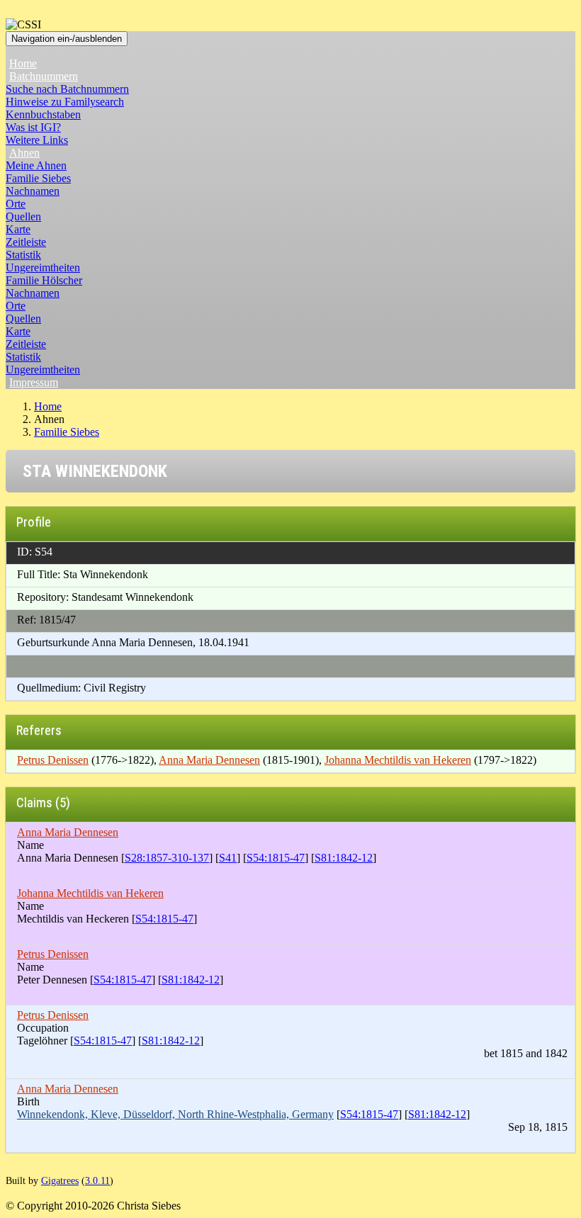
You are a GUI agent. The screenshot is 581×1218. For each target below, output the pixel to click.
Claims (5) (43, 802)
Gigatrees (60, 1180)
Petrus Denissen (53, 760)
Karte (18, 229)
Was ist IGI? (33, 127)
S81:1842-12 (344, 858)
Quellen (23, 216)
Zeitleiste (26, 242)
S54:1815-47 (276, 858)
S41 (228, 858)
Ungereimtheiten (43, 267)
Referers (39, 730)
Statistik (23, 255)
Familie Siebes (38, 178)
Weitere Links (37, 140)
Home (23, 63)
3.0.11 (97, 1180)
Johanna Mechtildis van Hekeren (398, 760)
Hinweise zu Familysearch (65, 102)
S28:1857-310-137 (167, 858)
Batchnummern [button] (43, 76)
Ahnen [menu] (24, 153)
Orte (16, 204)
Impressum (33, 382)
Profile (33, 522)
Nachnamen (33, 191)
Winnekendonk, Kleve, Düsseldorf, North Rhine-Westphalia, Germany (175, 1114)
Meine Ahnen (36, 165)
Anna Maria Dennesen (209, 760)
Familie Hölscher (44, 280)
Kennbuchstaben (43, 114)
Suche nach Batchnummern (67, 89)
